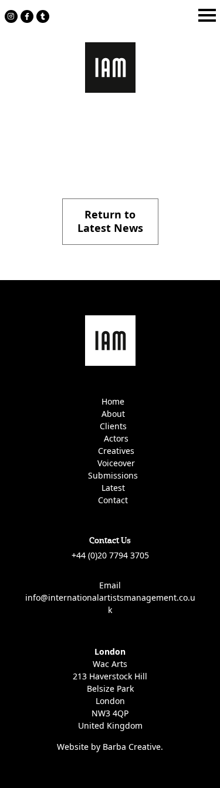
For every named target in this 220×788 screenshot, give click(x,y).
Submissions (113, 475)
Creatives (116, 450)
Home (112, 401)
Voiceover (116, 463)
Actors (116, 438)
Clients (113, 426)
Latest (113, 487)
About (113, 413)
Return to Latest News (110, 221)
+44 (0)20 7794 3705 (110, 555)
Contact (113, 500)
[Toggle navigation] (207, 15)
